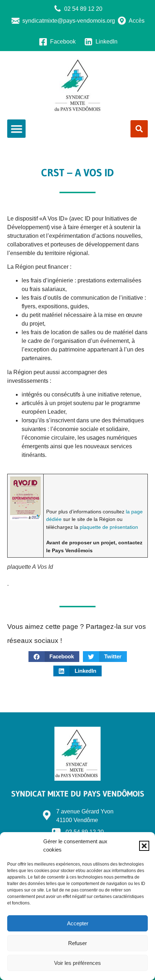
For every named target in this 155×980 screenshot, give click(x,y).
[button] (144, 845)
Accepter (77, 923)
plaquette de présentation (109, 527)
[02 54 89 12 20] (56, 830)
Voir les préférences (77, 963)
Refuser (77, 943)
